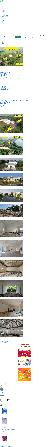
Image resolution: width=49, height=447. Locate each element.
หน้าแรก (2, 4)
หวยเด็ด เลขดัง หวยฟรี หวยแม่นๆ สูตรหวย (6, 22)
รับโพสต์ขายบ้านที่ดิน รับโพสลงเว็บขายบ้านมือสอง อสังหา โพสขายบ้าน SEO (9, 429)
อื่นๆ (3, 20)
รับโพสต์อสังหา (3, 21)
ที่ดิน (3, 11)
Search (1, 405)
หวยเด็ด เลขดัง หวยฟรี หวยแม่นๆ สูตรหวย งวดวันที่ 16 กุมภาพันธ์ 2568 (9, 425)
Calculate (1, 389)
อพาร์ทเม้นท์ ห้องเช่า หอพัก (6, 15)
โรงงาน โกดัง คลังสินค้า (5, 16)
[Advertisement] (24, 29)
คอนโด (4, 10)
